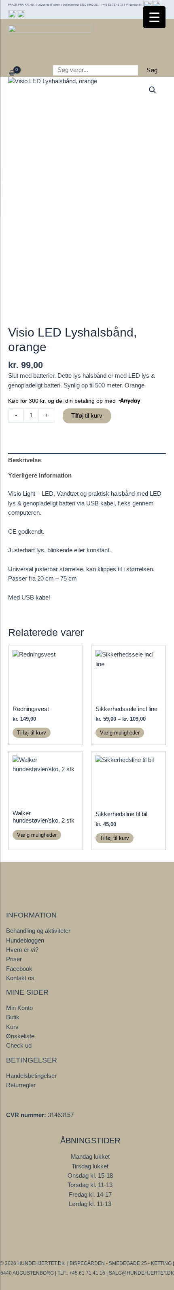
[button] (152, 90)
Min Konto (19, 1008)
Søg (151, 70)
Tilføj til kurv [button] (31, 733)
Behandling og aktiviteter (38, 931)
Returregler (21, 1085)
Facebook (19, 969)
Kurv (12, 1027)
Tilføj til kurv (86, 415)
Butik (12, 1017)
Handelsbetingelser (31, 1076)
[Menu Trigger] (154, 17)
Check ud (19, 1045)
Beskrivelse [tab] (24, 460)
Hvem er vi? (22, 950)
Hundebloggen (25, 940)
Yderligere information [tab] (40, 475)
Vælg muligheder (120, 733)
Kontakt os (20, 978)
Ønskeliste (20, 1036)
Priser (14, 959)
